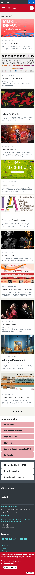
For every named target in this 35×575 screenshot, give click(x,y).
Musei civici (9, 424)
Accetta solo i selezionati (10, 567)
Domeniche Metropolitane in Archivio (16, 397)
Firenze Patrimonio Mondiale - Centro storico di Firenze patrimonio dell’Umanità (15, 520)
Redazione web (6, 546)
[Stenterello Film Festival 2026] (17, 63)
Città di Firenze (5, 2)
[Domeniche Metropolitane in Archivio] (17, 382)
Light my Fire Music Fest (11, 114)
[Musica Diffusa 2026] (17, 28)
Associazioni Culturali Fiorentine (14, 220)
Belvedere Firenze (9, 324)
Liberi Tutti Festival (9, 149)
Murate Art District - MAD (15, 465)
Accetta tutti (30, 572)
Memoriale (9, 442)
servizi (31, 2)
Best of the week (8, 184)
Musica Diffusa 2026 (10, 43)
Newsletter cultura (12, 471)
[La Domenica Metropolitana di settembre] (17, 344)
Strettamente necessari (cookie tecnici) (13, 561)
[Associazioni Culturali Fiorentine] (17, 204)
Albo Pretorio (5, 515)
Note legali (5, 551)
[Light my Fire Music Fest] (17, 98)
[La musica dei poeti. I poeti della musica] (17, 273)
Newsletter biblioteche (14, 477)
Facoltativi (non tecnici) (9, 563)
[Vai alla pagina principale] (9, 8)
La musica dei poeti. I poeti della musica (17, 289)
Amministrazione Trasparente (10, 506)
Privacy (4, 548)
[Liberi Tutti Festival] (17, 134)
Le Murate (8, 454)
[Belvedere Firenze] (17, 309)
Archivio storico (11, 436)
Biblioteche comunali (13, 430)
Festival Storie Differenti (11, 255)
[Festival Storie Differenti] (17, 240)
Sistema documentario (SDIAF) (17, 448)
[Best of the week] (17, 169)
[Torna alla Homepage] (2, 488)
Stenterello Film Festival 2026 (13, 78)
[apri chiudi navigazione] (3, 8)
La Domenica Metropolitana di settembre (13, 361)
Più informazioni (19, 558)
